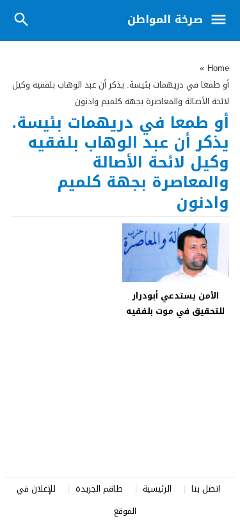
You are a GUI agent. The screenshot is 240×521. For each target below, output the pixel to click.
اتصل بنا (205, 489)
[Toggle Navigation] (221, 20)
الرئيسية (157, 489)
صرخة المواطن (165, 19)
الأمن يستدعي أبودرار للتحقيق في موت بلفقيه (175, 303)
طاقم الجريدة (99, 489)
